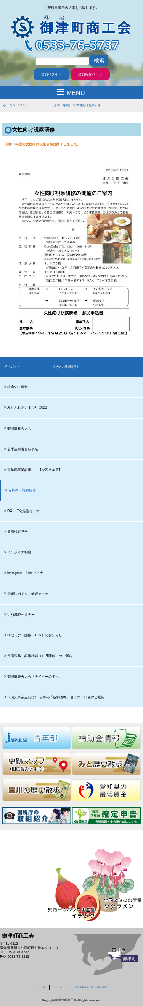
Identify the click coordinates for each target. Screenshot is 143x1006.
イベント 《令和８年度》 (44, 105)
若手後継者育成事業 (22, 449)
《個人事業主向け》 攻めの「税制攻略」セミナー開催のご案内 (55, 697)
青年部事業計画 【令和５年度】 (34, 470)
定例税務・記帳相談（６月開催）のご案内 (39, 656)
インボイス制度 (19, 552)
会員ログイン (51, 74)
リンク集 (40, 987)
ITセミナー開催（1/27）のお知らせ (34, 635)
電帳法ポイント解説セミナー (29, 594)
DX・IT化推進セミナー (25, 511)
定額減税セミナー (21, 615)
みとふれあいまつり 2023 (27, 407)
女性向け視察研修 (88, 105)
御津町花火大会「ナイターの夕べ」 (34, 676)
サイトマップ (60, 987)
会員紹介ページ (90, 74)
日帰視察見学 (17, 532)
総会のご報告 (17, 387)
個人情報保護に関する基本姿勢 (91, 987)
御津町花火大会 (19, 428)
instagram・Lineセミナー (27, 573)
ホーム (7, 105)
